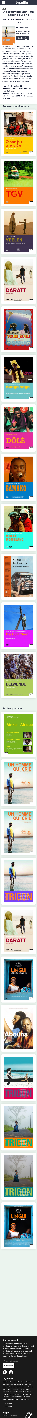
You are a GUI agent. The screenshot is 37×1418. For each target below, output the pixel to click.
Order (21, 38)
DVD (4, 9)
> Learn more (7, 1404)
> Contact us (7, 1406)
